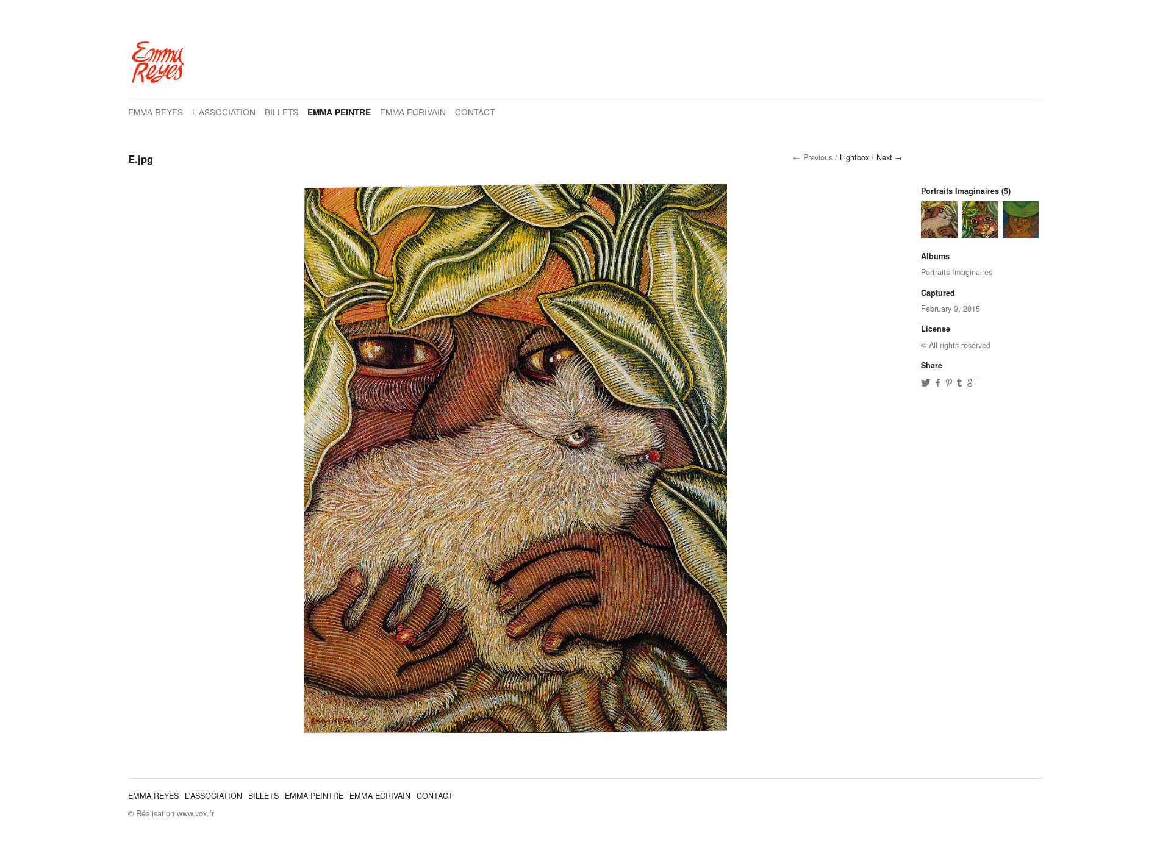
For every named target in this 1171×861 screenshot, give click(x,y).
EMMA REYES (155, 111)
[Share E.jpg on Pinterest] (950, 382)
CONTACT (475, 111)
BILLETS (281, 111)
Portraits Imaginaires (960, 190)
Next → (889, 157)
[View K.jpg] (1021, 231)
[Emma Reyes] (158, 85)
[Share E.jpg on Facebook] (938, 382)
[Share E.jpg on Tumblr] (961, 382)
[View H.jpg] (980, 231)
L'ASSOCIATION (224, 111)
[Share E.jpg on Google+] (971, 382)
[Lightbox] (515, 726)
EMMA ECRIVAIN (413, 111)
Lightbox (854, 157)
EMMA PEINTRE (339, 112)
